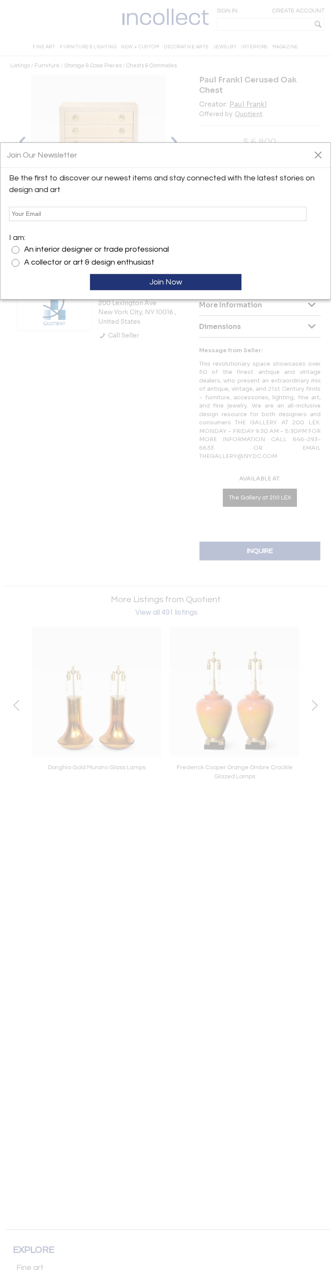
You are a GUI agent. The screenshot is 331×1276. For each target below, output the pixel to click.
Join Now (166, 282)
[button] (318, 154)
